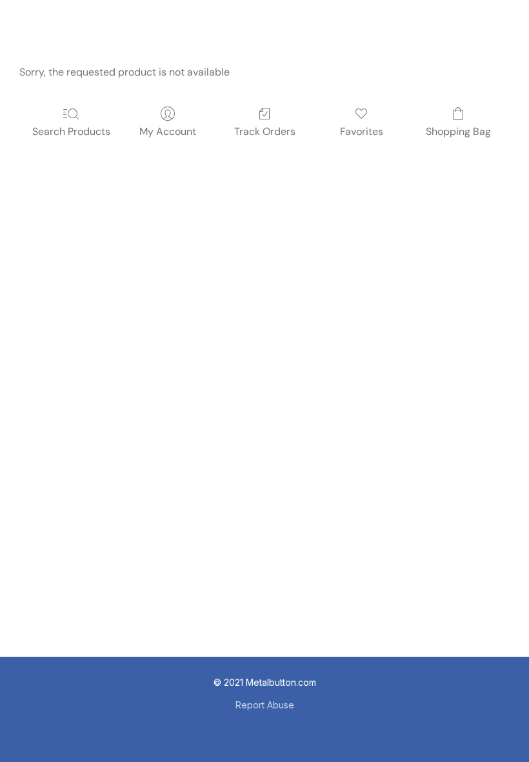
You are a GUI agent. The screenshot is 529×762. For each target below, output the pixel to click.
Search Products (71, 131)
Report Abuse (264, 704)
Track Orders (264, 131)
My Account (167, 131)
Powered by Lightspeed (264, 727)
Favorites (361, 131)
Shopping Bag (458, 131)
